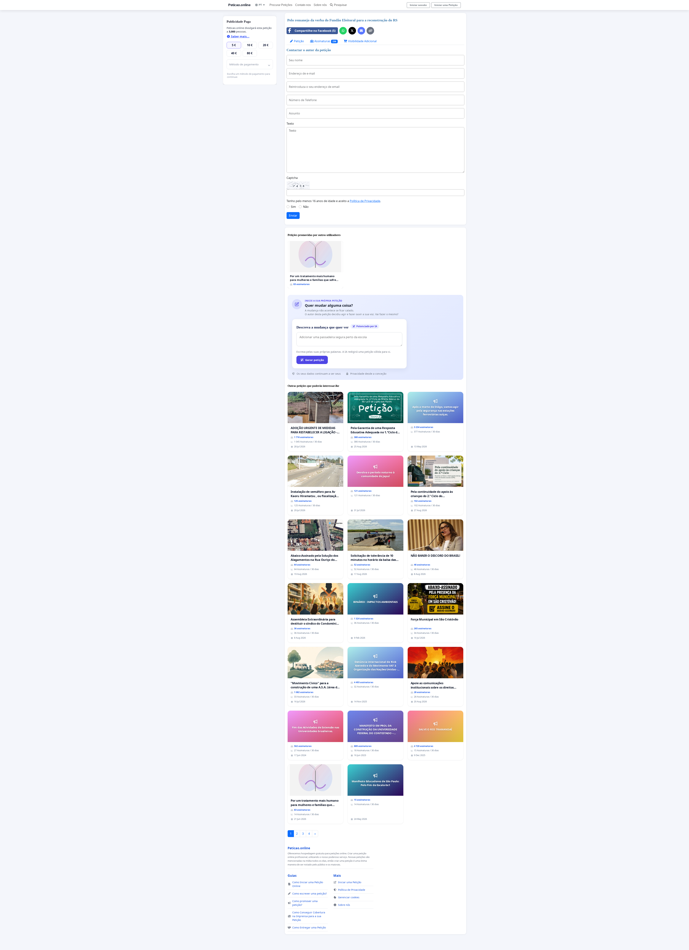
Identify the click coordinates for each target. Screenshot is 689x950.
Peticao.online (239, 5)
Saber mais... (239, 36)
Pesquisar (340, 4)
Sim (293, 207)
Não (306, 207)
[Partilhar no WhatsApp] (343, 30)
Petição (298, 41)
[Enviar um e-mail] (361, 30)
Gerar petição (314, 360)
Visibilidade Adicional (362, 41)
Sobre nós (320, 4)
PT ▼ (262, 4)
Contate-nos (303, 4)
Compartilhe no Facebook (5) (315, 31)
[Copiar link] (370, 30)
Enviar (293, 215)
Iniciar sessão (418, 5)
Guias (292, 875)
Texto (290, 124)
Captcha (292, 178)
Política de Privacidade (365, 201)
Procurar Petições (280, 4)
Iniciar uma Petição (446, 5)
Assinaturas (325, 41)
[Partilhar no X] (352, 30)
